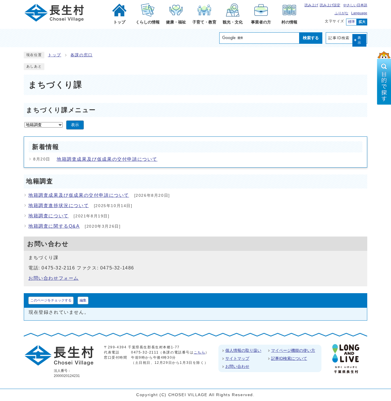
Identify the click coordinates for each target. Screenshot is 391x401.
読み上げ (311, 5)
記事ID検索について (289, 358)
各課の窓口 (81, 55)
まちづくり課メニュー (61, 110)
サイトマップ (237, 358)
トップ (54, 55)
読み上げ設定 (330, 5)
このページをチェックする (51, 300)
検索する (311, 37)
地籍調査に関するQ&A (54, 226)
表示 (360, 40)
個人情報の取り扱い (243, 350)
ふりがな (341, 13)
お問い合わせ (237, 366)
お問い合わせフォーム (53, 278)
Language (359, 13)
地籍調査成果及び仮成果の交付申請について (107, 159)
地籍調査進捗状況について (58, 205)
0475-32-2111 (145, 352)
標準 (351, 22)
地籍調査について (48, 215)
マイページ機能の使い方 (293, 350)
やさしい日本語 (355, 5)
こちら (200, 352)
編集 (83, 300)
